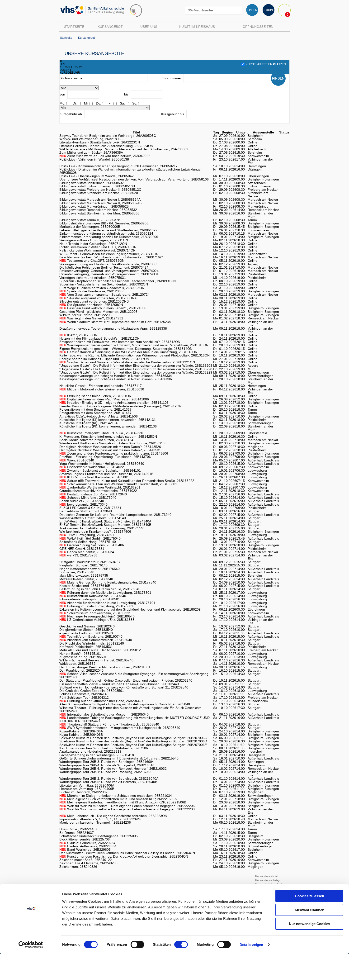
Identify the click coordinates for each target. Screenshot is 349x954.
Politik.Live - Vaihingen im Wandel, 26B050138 (94, 159)
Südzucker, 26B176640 (76, 572)
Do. (98, 103)
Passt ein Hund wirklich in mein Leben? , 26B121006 (102, 308)
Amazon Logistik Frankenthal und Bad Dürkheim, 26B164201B (106, 474)
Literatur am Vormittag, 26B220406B (86, 789)
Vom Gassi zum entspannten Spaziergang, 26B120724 (104, 294)
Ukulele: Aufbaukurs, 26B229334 (87, 846)
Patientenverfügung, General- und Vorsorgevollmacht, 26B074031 (109, 274)
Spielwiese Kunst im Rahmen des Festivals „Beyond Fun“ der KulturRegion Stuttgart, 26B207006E (133, 745)
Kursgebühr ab (71, 114)
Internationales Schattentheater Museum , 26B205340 (104, 714)
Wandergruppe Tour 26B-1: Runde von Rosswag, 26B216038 (105, 772)
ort (63, 64)
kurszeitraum (71, 67)
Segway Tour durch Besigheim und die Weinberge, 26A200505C (107, 136)
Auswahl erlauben (309, 910)
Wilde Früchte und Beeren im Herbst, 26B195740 (96, 660)
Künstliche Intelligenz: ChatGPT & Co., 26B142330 (101, 433)
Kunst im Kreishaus (197, 26)
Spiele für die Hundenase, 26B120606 (91, 291)
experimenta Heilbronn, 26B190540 (86, 633)
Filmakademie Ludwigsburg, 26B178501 (89, 599)
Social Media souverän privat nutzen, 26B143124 (96, 440)
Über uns (148, 26)
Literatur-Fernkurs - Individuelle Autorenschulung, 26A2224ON (106, 146)
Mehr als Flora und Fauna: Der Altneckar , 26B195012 (100, 650)
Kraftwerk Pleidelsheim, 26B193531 (86, 647)
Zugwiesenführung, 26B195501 (83, 657)
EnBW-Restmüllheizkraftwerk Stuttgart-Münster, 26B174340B (105, 525)
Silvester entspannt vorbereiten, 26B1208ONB (94, 301)
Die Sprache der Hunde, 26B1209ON (91, 305)
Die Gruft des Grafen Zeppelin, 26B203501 (91, 691)
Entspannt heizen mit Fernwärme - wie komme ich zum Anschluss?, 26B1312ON (119, 342)
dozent (65, 69)
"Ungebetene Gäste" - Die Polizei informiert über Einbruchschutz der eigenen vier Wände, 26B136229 (135, 372)
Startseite (74, 26)
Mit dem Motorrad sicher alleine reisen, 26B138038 (101, 389)
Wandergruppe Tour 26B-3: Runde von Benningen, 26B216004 (106, 762)
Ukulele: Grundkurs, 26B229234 (87, 843)
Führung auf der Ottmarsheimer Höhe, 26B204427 (101, 701)
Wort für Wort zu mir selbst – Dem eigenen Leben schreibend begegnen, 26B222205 (127, 806)
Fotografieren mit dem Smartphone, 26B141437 (95, 413)
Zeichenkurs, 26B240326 (78, 867)
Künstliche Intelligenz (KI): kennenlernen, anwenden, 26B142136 (108, 426)
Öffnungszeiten (258, 26)
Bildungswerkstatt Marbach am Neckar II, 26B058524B (100, 203)
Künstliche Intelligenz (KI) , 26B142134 (88, 423)
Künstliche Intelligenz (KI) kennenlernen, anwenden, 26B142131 (107, 420)
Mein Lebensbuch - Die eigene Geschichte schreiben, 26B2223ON (113, 816)
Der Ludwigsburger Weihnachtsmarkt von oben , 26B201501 (104, 667)
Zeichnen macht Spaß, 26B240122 (85, 860)
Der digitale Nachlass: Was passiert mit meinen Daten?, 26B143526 (110, 447)
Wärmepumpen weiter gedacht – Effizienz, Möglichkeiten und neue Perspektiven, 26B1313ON (133, 345)
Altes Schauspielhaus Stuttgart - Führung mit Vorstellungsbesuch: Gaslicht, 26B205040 (124, 704)
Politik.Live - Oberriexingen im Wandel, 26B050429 (97, 176)
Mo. (62, 103)
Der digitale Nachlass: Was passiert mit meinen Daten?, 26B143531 (110, 450)
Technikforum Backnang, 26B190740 (91, 636)
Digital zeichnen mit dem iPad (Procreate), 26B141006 (104, 399)
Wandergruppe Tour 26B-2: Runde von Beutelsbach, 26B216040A (108, 778)
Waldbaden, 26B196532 (77, 663)
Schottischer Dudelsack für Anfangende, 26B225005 (98, 836)
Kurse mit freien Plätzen (266, 64)
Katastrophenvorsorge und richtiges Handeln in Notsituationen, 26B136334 (115, 376)
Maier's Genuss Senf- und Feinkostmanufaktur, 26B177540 (107, 582)
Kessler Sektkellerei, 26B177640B (84, 586)
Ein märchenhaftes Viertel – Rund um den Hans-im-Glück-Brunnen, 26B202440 (119, 684)
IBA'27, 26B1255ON (78, 335)
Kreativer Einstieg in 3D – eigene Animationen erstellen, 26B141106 (114, 402)
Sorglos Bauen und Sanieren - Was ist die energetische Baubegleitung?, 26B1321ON (127, 362)
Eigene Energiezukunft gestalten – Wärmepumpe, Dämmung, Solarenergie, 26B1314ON (125, 349)
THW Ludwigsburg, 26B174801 (86, 535)
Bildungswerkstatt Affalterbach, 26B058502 (91, 183)
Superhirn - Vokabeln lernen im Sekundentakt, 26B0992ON (103, 284)
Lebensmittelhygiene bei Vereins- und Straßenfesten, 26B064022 (108, 230)
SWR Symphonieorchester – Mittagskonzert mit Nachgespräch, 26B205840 (119, 728)
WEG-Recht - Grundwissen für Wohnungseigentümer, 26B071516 (108, 254)
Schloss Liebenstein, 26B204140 (83, 694)
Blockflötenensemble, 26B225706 (84, 839)
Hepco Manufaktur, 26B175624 (86, 552)
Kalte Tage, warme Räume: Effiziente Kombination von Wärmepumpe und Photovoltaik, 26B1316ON (134, 355)
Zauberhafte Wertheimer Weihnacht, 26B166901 (99, 487)
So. (134, 103)
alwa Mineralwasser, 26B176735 (83, 575)
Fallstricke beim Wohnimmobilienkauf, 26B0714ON (97, 250)
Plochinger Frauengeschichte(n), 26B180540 (97, 616)
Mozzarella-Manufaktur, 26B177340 (86, 579)
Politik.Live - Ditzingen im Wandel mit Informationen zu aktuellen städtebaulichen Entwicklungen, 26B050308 (131, 171)
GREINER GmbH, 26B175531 (81, 549)
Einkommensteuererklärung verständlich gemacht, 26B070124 (106, 233)
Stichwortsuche (71, 78)
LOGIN (268, 10)
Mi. (86, 103)
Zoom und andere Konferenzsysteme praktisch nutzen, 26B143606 (113, 453)
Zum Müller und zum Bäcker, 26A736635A (91, 152)
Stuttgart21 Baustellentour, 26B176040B (89, 562)
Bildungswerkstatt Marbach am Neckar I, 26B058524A (100, 199)
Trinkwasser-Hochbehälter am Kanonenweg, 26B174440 (101, 528)
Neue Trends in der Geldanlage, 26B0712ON (93, 244)
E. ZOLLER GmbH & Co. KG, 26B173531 (90, 508)
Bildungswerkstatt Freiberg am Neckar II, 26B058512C (100, 189)
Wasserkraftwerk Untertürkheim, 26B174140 (92, 518)
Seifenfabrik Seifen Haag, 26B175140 (87, 542)
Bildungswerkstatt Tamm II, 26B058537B (89, 220)
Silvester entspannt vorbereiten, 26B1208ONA (98, 298)
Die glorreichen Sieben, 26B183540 (86, 629)
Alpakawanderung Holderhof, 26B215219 (90, 751)
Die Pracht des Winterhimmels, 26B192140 (91, 643)
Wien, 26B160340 (76, 460)
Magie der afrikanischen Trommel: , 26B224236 (95, 822)
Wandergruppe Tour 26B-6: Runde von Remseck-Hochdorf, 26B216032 (113, 768)
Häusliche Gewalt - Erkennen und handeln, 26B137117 (100, 386)
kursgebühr (70, 72)
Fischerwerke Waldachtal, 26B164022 (91, 467)
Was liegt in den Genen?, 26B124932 (91, 318)
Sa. (122, 103)
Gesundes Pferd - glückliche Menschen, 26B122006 (98, 311)
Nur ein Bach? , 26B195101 (80, 653)
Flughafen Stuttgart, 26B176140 (83, 565)
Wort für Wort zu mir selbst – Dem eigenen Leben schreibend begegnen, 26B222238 (127, 809)
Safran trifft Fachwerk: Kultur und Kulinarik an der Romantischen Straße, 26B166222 (126, 481)
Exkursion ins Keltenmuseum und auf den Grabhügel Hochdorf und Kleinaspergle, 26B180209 (130, 609)
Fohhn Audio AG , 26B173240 (81, 501)
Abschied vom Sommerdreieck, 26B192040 (95, 640)
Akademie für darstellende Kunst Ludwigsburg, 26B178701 (107, 603)
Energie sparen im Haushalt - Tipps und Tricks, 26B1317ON (104, 359)
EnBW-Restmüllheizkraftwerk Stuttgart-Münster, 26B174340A (105, 521)
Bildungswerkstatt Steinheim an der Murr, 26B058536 (99, 213)
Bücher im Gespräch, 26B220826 (84, 792)
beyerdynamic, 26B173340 (83, 504)
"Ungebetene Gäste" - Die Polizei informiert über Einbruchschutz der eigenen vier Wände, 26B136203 (135, 365)
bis (126, 94)
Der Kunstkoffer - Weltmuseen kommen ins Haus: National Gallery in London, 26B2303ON (127, 853)
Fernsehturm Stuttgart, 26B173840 (85, 511)
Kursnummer (171, 78)
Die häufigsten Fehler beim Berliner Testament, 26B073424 (103, 267)
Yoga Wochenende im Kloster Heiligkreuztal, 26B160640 (101, 463)
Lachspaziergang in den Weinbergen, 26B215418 (96, 755)
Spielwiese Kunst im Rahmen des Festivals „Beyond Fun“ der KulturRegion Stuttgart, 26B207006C (133, 738)
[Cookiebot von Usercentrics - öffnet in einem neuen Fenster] (31, 944)
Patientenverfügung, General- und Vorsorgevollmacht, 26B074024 (109, 271)
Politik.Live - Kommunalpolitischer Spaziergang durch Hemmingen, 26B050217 (118, 166)
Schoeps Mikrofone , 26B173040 (87, 497)
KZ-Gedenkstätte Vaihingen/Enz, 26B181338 (96, 620)
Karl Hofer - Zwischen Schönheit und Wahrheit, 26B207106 (103, 748)
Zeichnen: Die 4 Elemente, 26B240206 (88, 863)
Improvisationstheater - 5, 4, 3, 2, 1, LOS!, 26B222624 (100, 819)
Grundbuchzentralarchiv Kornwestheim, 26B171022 (98, 491)
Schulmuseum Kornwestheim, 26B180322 (94, 613)
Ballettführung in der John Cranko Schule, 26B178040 (99, 589)
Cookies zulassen (309, 896)
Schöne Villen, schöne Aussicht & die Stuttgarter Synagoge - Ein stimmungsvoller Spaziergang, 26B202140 (134, 675)
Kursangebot (110, 26)
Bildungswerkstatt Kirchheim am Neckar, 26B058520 (98, 193)
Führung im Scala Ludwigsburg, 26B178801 (96, 606)
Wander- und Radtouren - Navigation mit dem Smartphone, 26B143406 (112, 443)
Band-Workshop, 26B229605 (85, 849)
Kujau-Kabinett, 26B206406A (81, 731)
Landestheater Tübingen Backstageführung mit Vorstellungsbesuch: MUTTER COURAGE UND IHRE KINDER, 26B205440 (134, 719)
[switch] (137, 944)
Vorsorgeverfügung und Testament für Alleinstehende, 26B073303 (108, 264)
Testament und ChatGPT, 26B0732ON (91, 260)
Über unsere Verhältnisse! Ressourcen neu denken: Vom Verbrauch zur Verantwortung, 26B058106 (134, 179)
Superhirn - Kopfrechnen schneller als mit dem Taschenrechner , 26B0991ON (117, 281)
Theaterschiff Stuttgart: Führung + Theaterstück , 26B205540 (109, 724)
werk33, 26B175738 (78, 555)
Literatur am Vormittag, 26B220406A (86, 785)
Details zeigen (251, 945)
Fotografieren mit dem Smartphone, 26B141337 (95, 409)
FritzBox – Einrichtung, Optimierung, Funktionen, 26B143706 (105, 457)
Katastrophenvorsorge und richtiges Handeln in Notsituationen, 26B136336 (115, 379)
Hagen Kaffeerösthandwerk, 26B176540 (89, 569)
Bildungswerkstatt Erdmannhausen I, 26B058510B (97, 186)
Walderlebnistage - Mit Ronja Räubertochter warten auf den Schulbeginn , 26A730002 (123, 149)
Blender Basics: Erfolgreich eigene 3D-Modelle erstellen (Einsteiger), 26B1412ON (120, 406)
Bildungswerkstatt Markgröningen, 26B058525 (94, 206)
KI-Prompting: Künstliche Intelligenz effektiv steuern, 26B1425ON (108, 436)
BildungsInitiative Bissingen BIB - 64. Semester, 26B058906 (103, 223)
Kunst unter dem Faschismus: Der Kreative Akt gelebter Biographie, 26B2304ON (123, 856)
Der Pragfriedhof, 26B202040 (81, 670)
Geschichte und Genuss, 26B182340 (87, 626)
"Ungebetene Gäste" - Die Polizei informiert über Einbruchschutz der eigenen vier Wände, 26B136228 (135, 369)
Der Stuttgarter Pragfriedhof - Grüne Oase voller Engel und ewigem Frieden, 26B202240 (125, 680)
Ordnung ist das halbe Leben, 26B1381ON (95, 396)
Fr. (110, 103)
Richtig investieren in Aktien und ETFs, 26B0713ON (98, 247)
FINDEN (252, 10)
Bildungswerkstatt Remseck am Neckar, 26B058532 (98, 210)
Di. (75, 103)
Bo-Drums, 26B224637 (76, 833)
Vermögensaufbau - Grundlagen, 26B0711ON (93, 240)
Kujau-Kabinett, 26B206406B (81, 734)
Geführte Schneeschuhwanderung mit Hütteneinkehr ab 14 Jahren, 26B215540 (119, 758)
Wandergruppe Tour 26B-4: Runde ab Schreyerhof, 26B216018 (106, 765)
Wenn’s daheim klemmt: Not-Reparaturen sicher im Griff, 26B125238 (115, 322)
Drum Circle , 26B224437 (78, 829)
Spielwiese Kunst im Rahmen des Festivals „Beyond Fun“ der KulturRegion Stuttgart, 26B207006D (133, 741)
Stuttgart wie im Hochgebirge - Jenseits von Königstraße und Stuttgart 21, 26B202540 (123, 687)
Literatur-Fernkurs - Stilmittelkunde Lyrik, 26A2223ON (99, 142)
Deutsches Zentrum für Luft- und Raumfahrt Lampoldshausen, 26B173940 (115, 515)
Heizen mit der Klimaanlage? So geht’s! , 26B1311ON (99, 338)
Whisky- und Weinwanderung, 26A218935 (91, 139)
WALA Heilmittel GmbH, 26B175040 (90, 538)
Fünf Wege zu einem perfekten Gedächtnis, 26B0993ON (101, 288)
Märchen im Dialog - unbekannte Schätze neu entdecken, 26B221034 (115, 795)
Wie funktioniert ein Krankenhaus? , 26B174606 (95, 531)
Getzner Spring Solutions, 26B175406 (91, 545)
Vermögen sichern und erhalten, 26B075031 (92, 278)
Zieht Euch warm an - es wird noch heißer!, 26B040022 (104, 156)
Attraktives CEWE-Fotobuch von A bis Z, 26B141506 (98, 416)
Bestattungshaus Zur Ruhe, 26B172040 (93, 494)
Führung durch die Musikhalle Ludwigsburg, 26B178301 (105, 592)
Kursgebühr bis (172, 114)
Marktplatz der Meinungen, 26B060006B (89, 226)
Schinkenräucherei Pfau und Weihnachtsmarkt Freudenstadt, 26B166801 (118, 484)
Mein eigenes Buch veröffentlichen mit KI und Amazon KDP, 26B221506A (118, 799)
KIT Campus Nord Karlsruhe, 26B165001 (94, 477)
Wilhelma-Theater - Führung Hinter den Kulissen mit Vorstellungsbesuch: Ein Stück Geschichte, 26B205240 (131, 709)
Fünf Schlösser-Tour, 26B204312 (84, 697)
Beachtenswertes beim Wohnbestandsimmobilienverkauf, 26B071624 (111, 257)
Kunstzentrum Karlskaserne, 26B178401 (93, 596)
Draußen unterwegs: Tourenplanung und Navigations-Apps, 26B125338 (113, 328)
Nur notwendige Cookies (309, 924)
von (62, 94)
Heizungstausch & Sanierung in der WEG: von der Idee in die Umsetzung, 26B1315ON (128, 352)
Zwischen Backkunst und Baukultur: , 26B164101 (100, 470)
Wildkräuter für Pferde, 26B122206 (85, 315)
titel (63, 61)
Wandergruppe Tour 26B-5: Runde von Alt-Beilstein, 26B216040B (108, 782)
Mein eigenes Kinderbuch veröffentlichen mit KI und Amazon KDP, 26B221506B (122, 802)
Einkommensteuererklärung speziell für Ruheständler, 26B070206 (108, 237)
